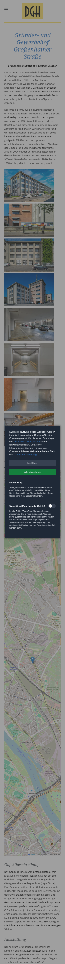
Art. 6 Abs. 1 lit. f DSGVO (27, 441)
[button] (32, 463)
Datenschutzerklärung (25, 454)
